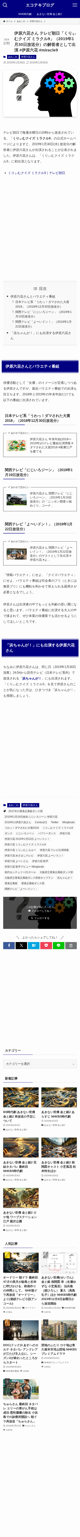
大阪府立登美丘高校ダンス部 (56, 872)
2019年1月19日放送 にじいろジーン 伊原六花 (31, 816)
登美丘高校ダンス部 (32, 883)
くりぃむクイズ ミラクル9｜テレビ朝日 (36, 173)
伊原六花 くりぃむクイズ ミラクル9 (25, 844)
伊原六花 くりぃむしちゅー (20, 850)
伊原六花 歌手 (40, 861)
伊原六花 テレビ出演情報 (54, 850)
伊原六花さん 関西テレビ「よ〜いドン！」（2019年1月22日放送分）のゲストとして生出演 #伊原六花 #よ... (51, 553)
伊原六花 (65, 833)
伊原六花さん (28, 57)
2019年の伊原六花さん (18, 822)
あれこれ (12, 57)
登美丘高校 (11, 883)
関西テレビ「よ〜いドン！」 (21, 888)
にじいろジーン (25, 833)
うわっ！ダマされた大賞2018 (22, 827)
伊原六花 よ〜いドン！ (50, 855)
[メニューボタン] (75, 5)
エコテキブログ (40, 5)
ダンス (8, 833)
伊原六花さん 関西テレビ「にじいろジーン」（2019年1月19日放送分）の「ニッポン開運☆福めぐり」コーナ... (51, 499)
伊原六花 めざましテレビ (19, 855)
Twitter (54, 822)
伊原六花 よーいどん (16, 861)
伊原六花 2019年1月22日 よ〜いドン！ (27, 838)
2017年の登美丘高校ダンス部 (26, 811)
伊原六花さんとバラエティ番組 (32, 296)
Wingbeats (68, 822)
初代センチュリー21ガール (20, 872)
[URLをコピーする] (71, 945)
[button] (9, 945)
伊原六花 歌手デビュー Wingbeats (24, 866)
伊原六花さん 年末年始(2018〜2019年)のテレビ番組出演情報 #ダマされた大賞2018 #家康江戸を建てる (51, 445)
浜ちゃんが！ (65, 877)
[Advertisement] (40, 228)
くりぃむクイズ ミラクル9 (58, 827)
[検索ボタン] (5, 5)
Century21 (41, 822)
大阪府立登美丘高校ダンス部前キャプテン (29, 877)
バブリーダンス (47, 833)
